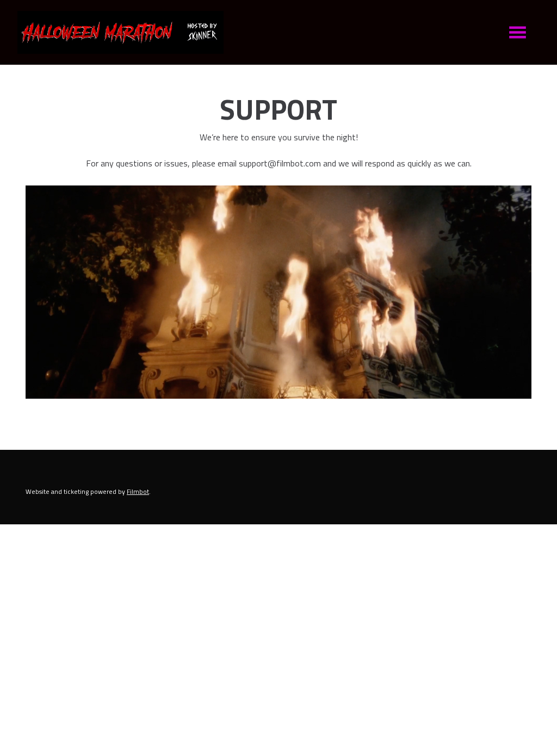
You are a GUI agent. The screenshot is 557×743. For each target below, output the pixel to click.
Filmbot (138, 491)
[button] (517, 32)
